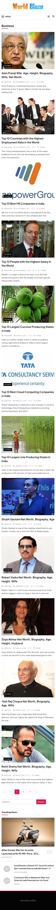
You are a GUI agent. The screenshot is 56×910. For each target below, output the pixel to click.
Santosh (7, 82)
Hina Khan (8, 147)
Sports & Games (20, 872)
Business (7, 65)
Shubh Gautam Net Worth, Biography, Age (28, 519)
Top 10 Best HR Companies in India (23, 203)
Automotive (7, 857)
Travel (17, 884)
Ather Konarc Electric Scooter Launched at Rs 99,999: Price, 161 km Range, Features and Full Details (21, 853)
